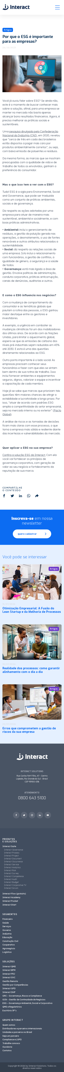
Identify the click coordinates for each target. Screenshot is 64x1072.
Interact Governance (13, 850)
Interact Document (13, 858)
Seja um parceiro (10, 1036)
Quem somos (8, 1025)
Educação (7, 937)
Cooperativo (8, 944)
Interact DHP (8, 992)
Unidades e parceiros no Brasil (17, 1032)
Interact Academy (11, 897)
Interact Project (11, 855)
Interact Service (11, 864)
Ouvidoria (7, 1047)
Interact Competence (14, 876)
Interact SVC (8, 977)
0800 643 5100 (32, 798)
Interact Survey (11, 873)
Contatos (6, 1050)
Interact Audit (10, 879)
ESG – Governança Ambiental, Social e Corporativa (27, 1003)
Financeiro (7, 919)
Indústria (6, 934)
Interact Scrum (11, 888)
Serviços (6, 926)
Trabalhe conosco (11, 1043)
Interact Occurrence (13, 861)
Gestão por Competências (15, 985)
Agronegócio (8, 948)
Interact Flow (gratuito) (14, 893)
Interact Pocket (10, 901)
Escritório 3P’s (9, 1010)
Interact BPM (8, 970)
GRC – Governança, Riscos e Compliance (22, 996)
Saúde (5, 923)
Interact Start (9, 905)
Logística (6, 952)
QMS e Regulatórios (12, 1007)
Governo (6, 930)
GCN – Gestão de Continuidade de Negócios (23, 999)
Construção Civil (10, 941)
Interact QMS (9, 966)
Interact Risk (10, 870)
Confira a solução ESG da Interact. (24, 455)
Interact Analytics (12, 867)
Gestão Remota (10, 981)
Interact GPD (9, 988)
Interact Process (11, 852)
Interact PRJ (8, 974)
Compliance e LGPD (12, 1039)
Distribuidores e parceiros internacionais (22, 1028)
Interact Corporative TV (15, 885)
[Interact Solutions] (16, 7)
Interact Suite (9, 846)
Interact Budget (11, 882)
